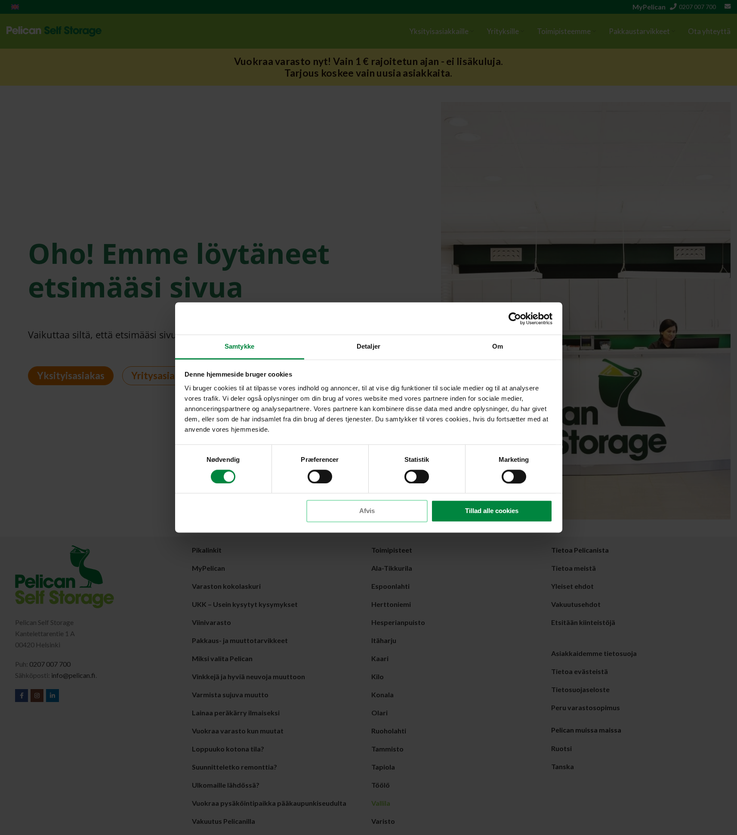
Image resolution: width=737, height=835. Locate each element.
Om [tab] (497, 346)
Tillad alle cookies (491, 511)
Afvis (367, 511)
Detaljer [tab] (368, 346)
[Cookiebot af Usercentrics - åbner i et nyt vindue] (514, 318)
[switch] (320, 477)
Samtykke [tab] (239, 346)
